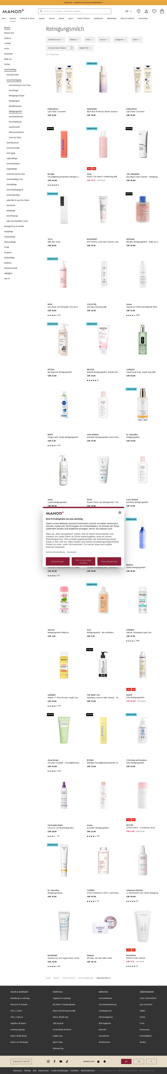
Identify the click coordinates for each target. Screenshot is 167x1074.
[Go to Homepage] (13, 11)
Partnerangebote (106, 1017)
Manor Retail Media (18, 1036)
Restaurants (145, 1030)
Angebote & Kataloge (62, 998)
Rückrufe (102, 1030)
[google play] (104, 1061)
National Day (58, 1048)
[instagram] (48, 1061)
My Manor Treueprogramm (64, 1004)
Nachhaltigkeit (145, 1036)
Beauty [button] (56, 978)
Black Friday (58, 1042)
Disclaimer (74, 1071)
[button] (5, 18)
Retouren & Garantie (18, 1004)
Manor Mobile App (60, 1017)
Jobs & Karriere (146, 1004)
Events (142, 1017)
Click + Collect (16, 1011)
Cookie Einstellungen (59, 1071)
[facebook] (54, 1061)
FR (139, 1061)
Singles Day (57, 1036)
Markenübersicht (88, 1071)
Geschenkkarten (105, 998)
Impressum (17, 1071)
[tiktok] (67, 1061)
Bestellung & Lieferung (19, 998)
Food (142, 1023)
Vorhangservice (105, 1011)
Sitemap (27, 1071)
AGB (34, 1071)
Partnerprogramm (17, 1030)
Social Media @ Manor (62, 1030)
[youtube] (60, 1061)
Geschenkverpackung (107, 1004)
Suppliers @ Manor (18, 1023)
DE (127, 11)
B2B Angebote (105, 1023)
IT (151, 1061)
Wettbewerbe (104, 1042)
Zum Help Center (21, 1061)
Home (48, 978)
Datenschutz (43, 1071)
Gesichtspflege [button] (68, 978)
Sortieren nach (54, 40)
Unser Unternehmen (148, 998)
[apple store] (98, 1061)
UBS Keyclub (58, 1023)
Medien (143, 1042)
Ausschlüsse (104, 1036)
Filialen (142, 1011)
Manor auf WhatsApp (19, 1042)
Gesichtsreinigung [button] (86, 978)
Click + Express (16, 1017)
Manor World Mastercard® (64, 1011)
